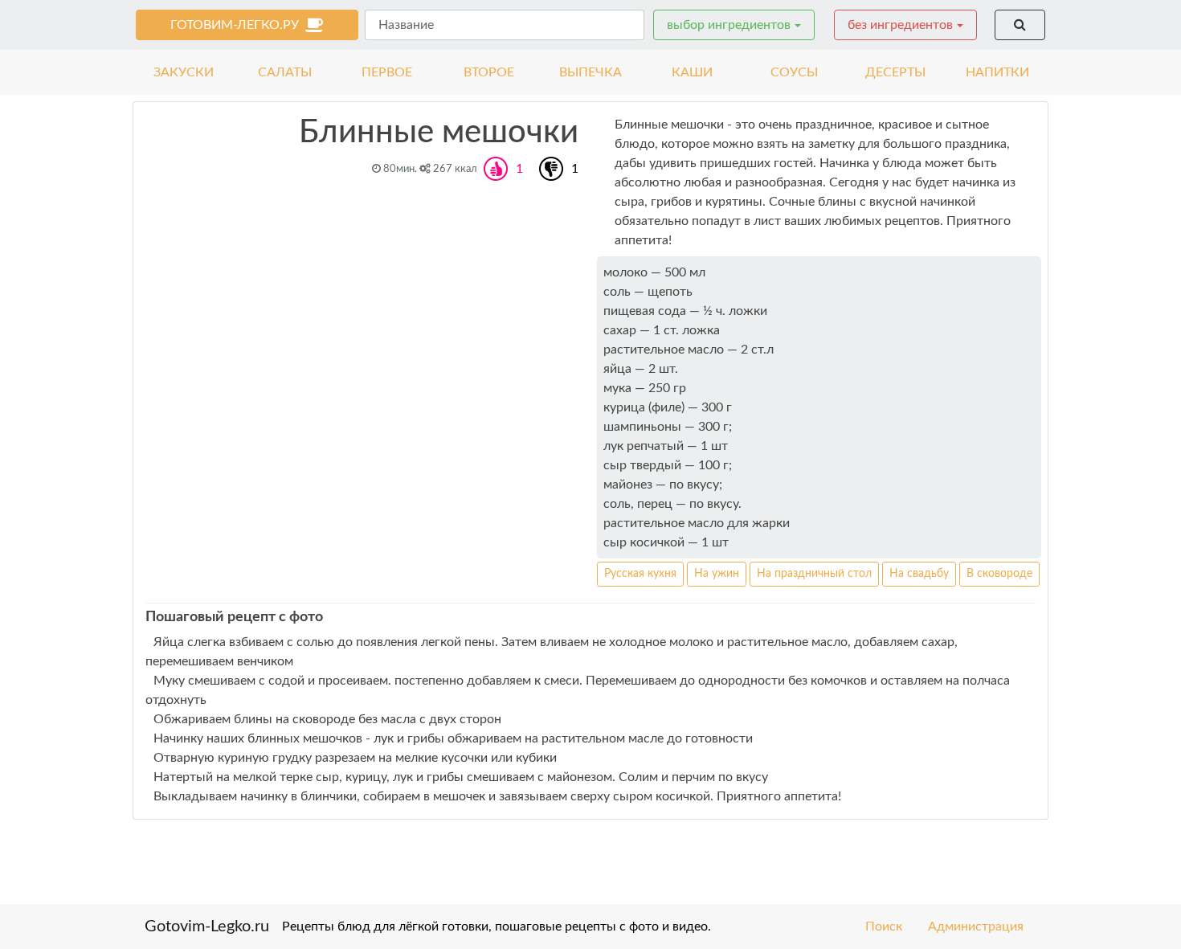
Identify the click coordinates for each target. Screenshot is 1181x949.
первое (387, 72)
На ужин (716, 573)
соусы (794, 72)
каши (692, 72)
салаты (285, 72)
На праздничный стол (814, 573)
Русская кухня (640, 573)
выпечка (590, 72)
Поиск (883, 926)
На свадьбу (919, 573)
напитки (997, 72)
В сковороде (999, 573)
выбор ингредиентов (729, 24)
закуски (183, 72)
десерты (895, 72)
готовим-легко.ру (237, 24)
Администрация (976, 926)
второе (489, 72)
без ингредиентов (900, 24)
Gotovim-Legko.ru (207, 926)
